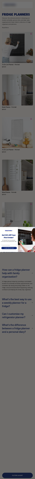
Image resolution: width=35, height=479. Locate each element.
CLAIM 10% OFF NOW (9, 248)
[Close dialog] (34, 227)
